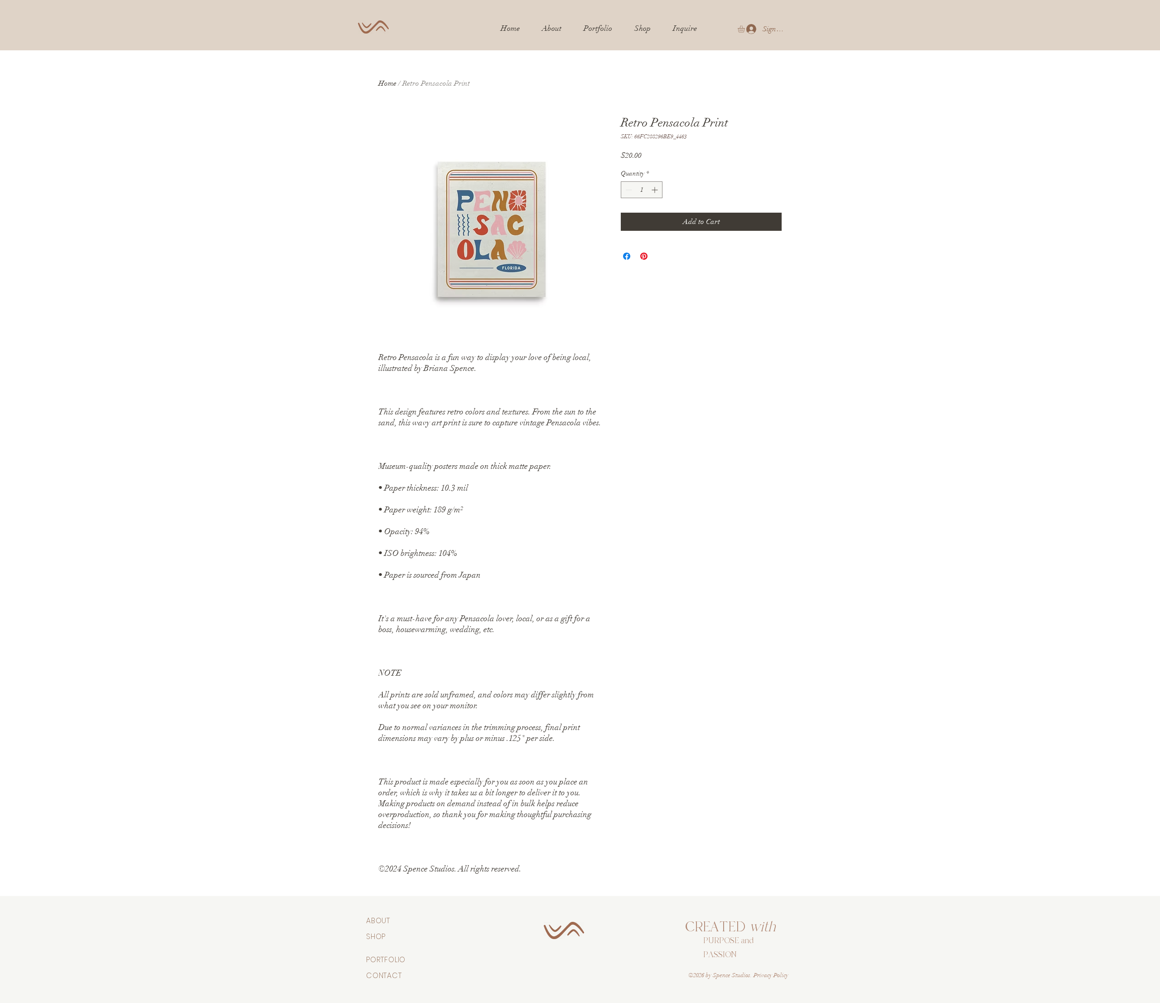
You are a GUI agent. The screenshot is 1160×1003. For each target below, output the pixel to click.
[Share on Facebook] (626, 256)
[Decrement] (627, 190)
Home (387, 83)
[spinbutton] (641, 190)
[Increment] (655, 190)
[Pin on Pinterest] (643, 256)
